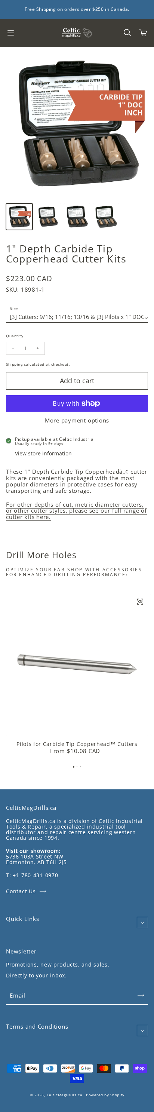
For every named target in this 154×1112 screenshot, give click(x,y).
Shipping (14, 364)
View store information (43, 453)
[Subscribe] (141, 995)
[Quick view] (140, 602)
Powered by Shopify (105, 1094)
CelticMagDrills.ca (64, 1094)
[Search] (127, 32)
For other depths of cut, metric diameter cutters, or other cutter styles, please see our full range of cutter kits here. (76, 511)
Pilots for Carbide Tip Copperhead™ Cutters (77, 744)
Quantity (14, 335)
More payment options (77, 420)
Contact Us (21, 891)
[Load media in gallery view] (19, 216)
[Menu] (10, 32)
